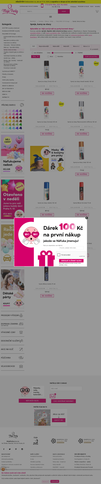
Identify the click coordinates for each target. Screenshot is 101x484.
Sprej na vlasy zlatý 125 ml (82, 162)
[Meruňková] (6, 117)
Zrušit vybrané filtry (91, 56)
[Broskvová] (2, 117)
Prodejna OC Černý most (82, 472)
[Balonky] (13, 174)
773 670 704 (50, 4)
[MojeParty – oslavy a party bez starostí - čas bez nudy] (10, 9)
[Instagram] (22, 449)
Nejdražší (66, 46)
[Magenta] (17, 114)
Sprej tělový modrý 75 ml (47, 284)
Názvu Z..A (86, 46)
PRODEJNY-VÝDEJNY (10, 315)
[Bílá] (2, 110)
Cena (48, 53)
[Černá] (20, 117)
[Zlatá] (13, 121)
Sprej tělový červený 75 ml (82, 203)
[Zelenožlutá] (6, 124)
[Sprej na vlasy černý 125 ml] (47, 78)
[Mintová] (6, 128)
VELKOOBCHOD (8, 366)
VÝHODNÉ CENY (8, 332)
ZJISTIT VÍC (58, 420)
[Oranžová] (9, 117)
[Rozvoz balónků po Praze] (13, 263)
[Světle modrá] (13, 128)
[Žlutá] (9, 121)
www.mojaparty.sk (29, 477)
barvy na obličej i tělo (53, 33)
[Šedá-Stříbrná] (6, 110)
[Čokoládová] (20, 121)
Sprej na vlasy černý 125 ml (47, 81)
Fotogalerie (56, 472)
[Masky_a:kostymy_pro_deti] (47, 158)
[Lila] (9, 110)
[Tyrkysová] (9, 128)
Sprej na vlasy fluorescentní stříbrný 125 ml (82, 122)
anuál (62, 467)
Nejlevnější (56, 46)
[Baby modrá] (2, 128)
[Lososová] (2, 114)
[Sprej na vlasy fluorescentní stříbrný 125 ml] (82, 119)
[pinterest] (16, 449)
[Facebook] (3, 449)
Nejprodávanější (44, 46)
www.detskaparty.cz (64, 477)
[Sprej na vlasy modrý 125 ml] (47, 200)
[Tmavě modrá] (20, 128)
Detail (54, 86)
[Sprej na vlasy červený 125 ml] (47, 119)
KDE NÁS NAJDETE (80, 454)
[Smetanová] (2, 121)
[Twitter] (10, 449)
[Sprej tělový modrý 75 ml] (47, 281)
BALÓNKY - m (57, 467)
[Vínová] (17, 117)
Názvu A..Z (76, 46)
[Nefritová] (2, 124)
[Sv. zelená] (17, 124)
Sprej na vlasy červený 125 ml (47, 122)
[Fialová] (13, 110)
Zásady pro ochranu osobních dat (11, 464)
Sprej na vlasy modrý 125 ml (47, 203)
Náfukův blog (32, 401)
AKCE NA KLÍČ (7, 349)
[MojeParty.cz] (13, 435)
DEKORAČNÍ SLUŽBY (10, 341)
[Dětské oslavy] (13, 308)
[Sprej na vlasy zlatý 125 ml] (82, 159)
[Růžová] (9, 114)
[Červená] (13, 117)
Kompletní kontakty (36, 456)
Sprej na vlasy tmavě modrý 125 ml (82, 81)
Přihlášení (73, 6)
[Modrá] (17, 128)
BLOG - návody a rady (59, 470)
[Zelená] (20, 124)
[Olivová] (9, 124)
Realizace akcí (34, 470)
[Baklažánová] (20, 114)
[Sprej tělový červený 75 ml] (82, 200)
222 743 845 (62, 4)
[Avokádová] (13, 124)
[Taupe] (6, 121)
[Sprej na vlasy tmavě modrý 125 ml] (82, 78)
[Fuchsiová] (13, 114)
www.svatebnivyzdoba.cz (46, 477)
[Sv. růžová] (6, 114)
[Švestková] (17, 110)
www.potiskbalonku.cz (42, 480)
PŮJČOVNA (6, 358)
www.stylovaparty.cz (59, 480)
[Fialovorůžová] (20, 110)
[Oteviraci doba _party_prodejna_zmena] (13, 218)
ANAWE (69, 483)
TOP (33, 46)
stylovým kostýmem (77, 35)
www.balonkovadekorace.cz (82, 477)
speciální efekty (35, 33)
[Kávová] (17, 121)
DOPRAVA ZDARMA (9, 324)
